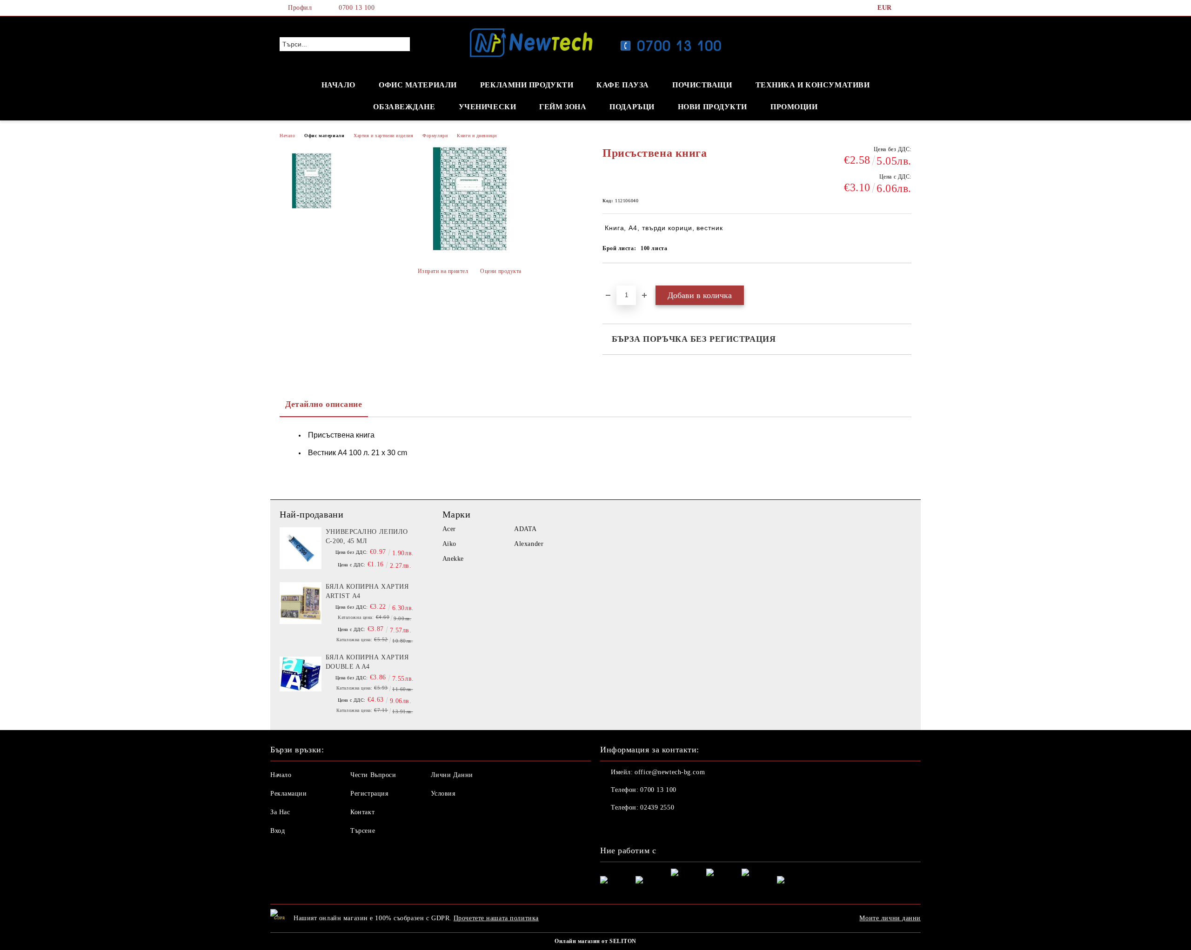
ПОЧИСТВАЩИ (702, 85)
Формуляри (435, 135)
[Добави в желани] (620, 279)
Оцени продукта (501, 271)
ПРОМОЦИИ (793, 107)
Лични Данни (452, 774)
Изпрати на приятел (443, 271)
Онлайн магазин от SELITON (595, 941)
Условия (443, 793)
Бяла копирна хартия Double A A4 (367, 662)
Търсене (362, 830)
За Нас (280, 812)
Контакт (362, 812)
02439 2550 (657, 807)
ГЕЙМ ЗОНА (562, 107)
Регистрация (369, 793)
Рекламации (288, 793)
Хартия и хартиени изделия (383, 135)
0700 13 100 (357, 7)
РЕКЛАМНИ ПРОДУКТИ (527, 85)
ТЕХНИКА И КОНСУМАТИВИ (813, 85)
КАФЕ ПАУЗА (622, 85)
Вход (277, 830)
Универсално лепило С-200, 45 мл (367, 536)
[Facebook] (906, 8)
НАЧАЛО (338, 85)
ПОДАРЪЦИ (631, 107)
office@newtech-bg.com (670, 772)
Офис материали (324, 135)
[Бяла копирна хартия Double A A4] (300, 674)
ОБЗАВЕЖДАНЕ (404, 107)
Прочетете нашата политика (496, 918)
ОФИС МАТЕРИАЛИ (418, 85)
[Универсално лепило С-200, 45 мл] (300, 548)
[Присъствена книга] (311, 180)
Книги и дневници (476, 135)
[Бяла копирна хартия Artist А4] (300, 603)
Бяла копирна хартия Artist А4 (367, 591)
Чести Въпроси (373, 774)
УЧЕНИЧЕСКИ (487, 107)
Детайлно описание (323, 404)
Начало (287, 135)
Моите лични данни (890, 918)
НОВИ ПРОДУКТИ (712, 107)
